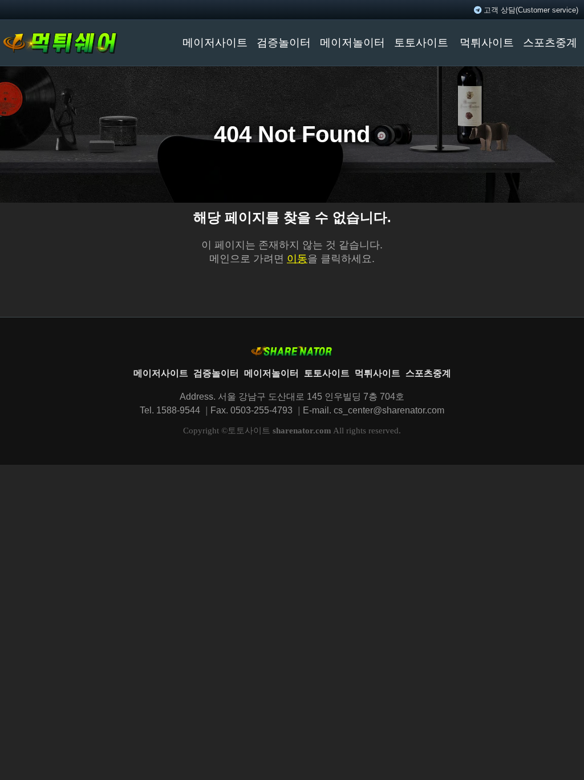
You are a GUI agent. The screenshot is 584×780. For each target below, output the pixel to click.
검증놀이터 (284, 43)
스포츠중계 (550, 43)
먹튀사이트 (487, 43)
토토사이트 (421, 43)
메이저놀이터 (352, 43)
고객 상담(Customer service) (529, 10)
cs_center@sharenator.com (389, 410)
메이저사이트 (215, 43)
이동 (297, 258)
